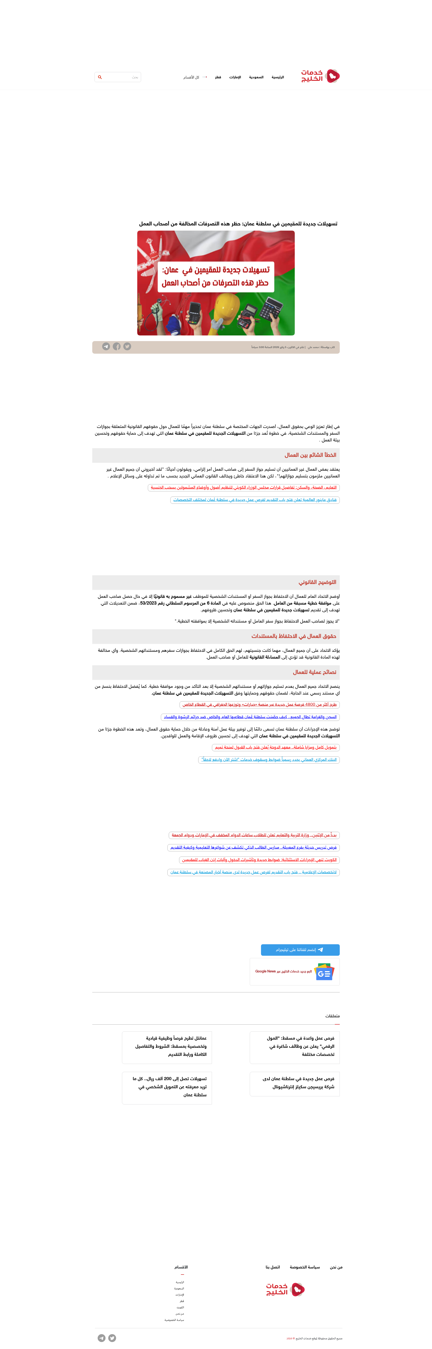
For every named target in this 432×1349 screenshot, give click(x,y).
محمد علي (313, 347)
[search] (100, 77)
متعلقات (333, 1016)
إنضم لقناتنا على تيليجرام (296, 950)
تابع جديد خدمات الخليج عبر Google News (283, 972)
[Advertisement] (216, 31)
